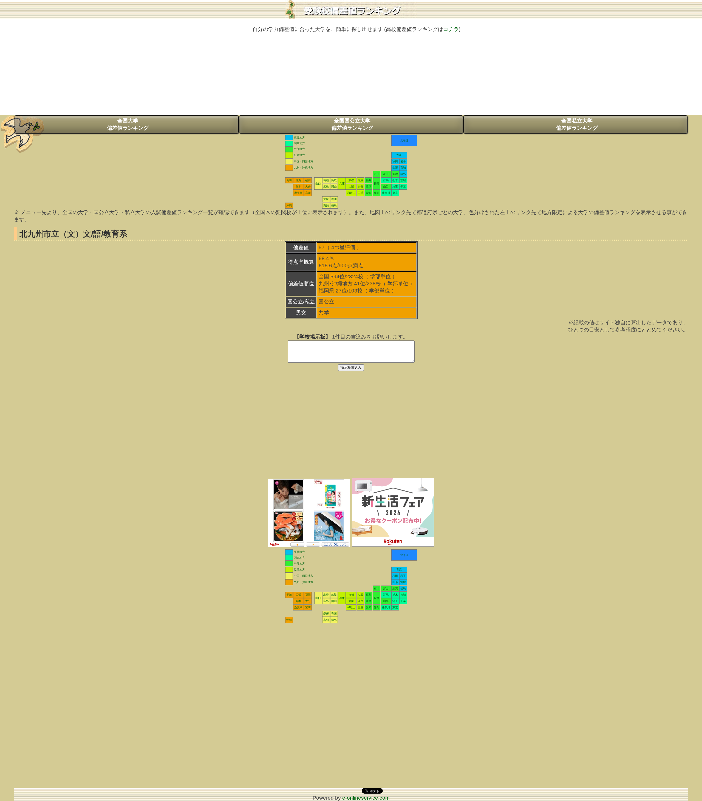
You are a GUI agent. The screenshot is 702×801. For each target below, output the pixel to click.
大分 (308, 186)
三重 (360, 192)
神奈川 (386, 192)
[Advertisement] (351, 76)
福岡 (308, 180)
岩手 (403, 161)
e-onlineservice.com (366, 798)
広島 (326, 186)
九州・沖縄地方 (303, 167)
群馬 (386, 180)
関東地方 (299, 143)
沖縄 (289, 205)
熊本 (298, 186)
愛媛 (326, 199)
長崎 (289, 180)
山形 (395, 167)
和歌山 (351, 192)
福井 (368, 180)
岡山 (334, 186)
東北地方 (299, 137)
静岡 (376, 192)
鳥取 (334, 180)
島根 (326, 180)
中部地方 (299, 148)
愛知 (368, 192)
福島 (403, 173)
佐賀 (298, 180)
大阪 (351, 186)
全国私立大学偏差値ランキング (577, 124)
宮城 (403, 167)
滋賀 (360, 180)
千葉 (403, 186)
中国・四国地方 (303, 161)
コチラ (451, 29)
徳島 (334, 205)
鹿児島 (298, 192)
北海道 (404, 140)
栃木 (395, 180)
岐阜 (368, 186)
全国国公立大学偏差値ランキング (352, 124)
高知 (326, 205)
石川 (376, 173)
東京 (395, 192)
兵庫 (342, 183)
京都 (351, 180)
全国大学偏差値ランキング (128, 124)
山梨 (386, 186)
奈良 (360, 186)
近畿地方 (299, 155)
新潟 (395, 173)
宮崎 (308, 192)
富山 (386, 173)
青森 (399, 155)
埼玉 (395, 186)
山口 (318, 183)
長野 (376, 183)
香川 (334, 199)
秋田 (395, 161)
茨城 (403, 180)
